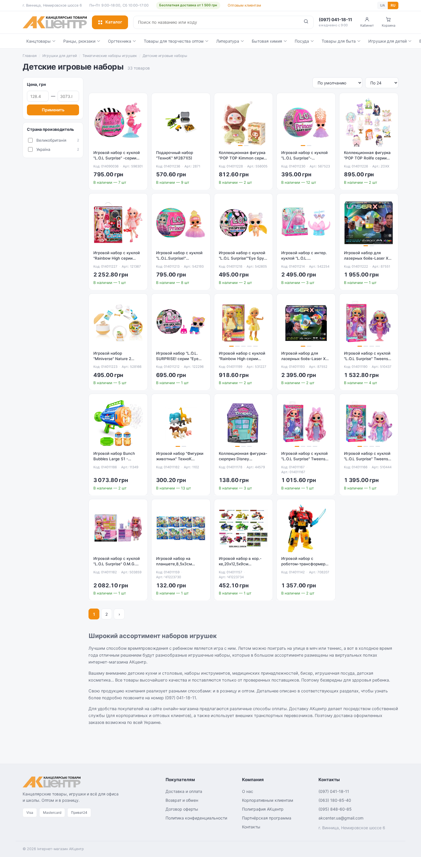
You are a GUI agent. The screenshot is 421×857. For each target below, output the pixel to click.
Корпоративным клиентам (267, 800)
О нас (247, 791)
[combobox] (216, 22)
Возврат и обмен (182, 800)
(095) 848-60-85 (335, 809)
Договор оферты (182, 809)
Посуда (302, 41)
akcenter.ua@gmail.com (340, 817)
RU (393, 5)
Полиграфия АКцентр (263, 809)
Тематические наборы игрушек (109, 56)
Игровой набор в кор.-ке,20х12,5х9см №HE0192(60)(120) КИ (240, 564)
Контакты (251, 826)
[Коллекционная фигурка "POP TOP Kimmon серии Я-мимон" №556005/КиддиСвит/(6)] (243, 122)
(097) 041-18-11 (333, 791)
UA (382, 5)
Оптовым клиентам (244, 5)
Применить (53, 109)
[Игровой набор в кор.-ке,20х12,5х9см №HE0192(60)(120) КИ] (243, 528)
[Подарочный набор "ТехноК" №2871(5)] (181, 122)
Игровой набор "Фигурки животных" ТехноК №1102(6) (179, 459)
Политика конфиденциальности (196, 817)
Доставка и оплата (184, 791)
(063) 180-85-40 (334, 800)
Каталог (113, 22)
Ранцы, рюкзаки (79, 41)
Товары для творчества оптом (174, 41)
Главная (30, 56)
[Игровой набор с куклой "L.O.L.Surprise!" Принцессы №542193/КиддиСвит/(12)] (181, 223)
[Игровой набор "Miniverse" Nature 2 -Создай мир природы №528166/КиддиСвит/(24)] (118, 323)
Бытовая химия (267, 41)
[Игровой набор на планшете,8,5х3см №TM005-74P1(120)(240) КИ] (181, 528)
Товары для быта (339, 41)
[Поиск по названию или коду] (306, 22)
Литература (227, 41)
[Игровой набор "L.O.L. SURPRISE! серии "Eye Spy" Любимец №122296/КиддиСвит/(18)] (181, 323)
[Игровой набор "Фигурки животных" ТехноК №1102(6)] (181, 423)
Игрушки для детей (387, 41)
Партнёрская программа (266, 817)
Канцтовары (38, 41)
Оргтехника (119, 41)
